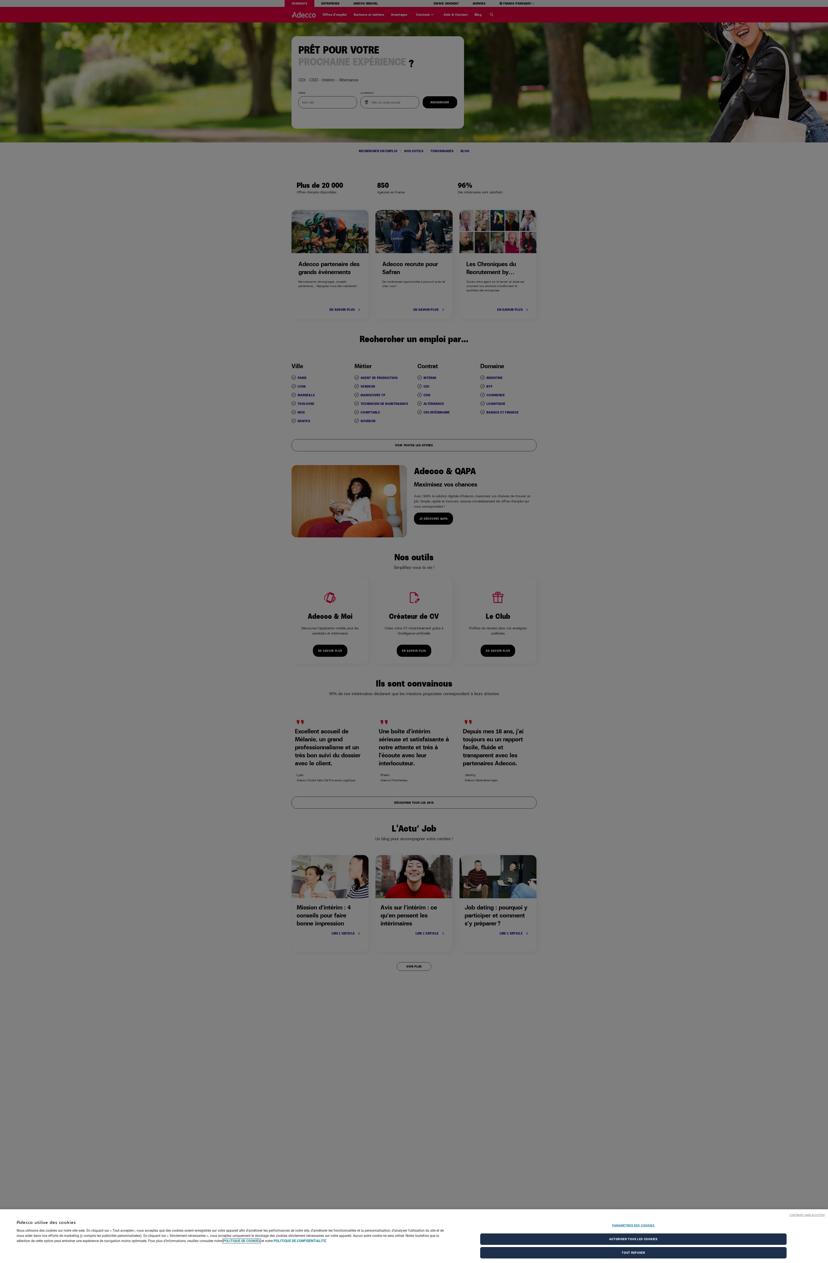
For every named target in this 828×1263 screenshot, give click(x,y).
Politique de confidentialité (300, 1241)
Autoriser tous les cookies (633, 1239)
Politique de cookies (241, 1241)
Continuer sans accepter (807, 1215)
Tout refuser (633, 1252)
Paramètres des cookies (633, 1225)
